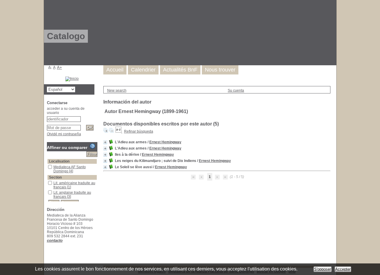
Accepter (343, 269)
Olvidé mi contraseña (64, 134)
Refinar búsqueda (138, 131)
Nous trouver (220, 70)
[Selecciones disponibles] (118, 131)
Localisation (59, 161)
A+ (59, 67)
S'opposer (322, 269)
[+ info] (105, 142)
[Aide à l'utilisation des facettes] (92, 146)
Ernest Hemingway (165, 142)
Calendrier (143, 70)
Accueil (115, 70)
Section (55, 177)
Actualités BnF (180, 70)
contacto (55, 240)
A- (50, 67)
